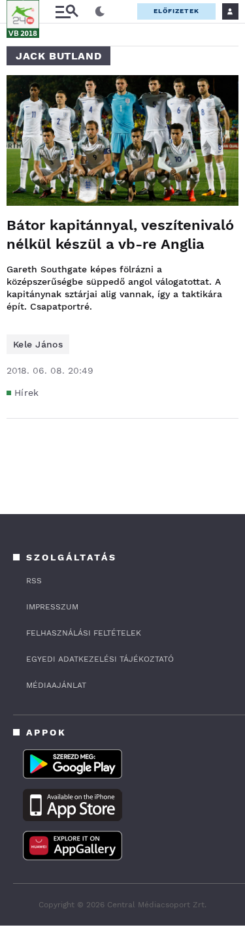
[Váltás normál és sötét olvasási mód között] (100, 12)
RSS (34, 580)
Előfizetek (176, 10)
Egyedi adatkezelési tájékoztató (100, 659)
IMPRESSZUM (52, 606)
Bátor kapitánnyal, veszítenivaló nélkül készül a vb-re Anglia (120, 234)
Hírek (26, 392)
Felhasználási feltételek (83, 633)
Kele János (38, 344)
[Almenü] (66, 11)
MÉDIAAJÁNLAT (56, 685)
